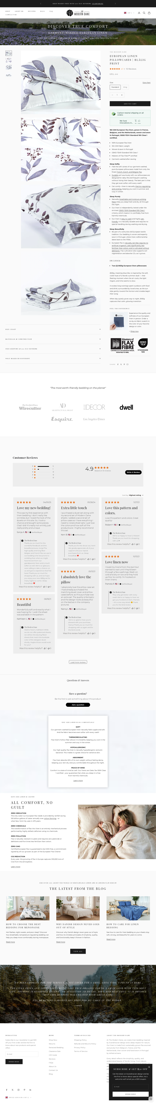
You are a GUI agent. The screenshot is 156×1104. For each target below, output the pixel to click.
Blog (42, 11)
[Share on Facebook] (118, 364)
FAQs (51, 1063)
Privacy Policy (79, 1048)
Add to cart (130, 104)
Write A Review (133, 472)
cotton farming (50, 818)
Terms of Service (80, 1051)
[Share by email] (127, 364)
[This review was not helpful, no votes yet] (48, 587)
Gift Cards (53, 1055)
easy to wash (126, 219)
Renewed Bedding (56, 1048)
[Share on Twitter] (121, 364)
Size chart (147, 83)
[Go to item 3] (8, 74)
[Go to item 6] (94, 419)
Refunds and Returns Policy (85, 1044)
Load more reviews (78, 662)
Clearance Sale (54, 1051)
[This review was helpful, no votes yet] (44, 587)
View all (78, 951)
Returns (52, 1044)
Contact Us (11, 15)
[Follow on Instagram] (18, 1090)
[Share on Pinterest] (124, 364)
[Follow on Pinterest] (24, 1090)
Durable (115, 175)
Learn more (78, 5)
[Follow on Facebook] (6, 1090)
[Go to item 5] (62, 419)
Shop (7, 11)
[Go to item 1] (8, 60)
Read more (10, 942)
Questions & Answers (78, 680)
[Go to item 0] (8, 53)
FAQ (51, 11)
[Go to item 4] (126, 407)
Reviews (32, 11)
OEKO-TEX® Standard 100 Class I (132, 210)
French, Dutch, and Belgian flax (129, 172)
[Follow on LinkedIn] (30, 1090)
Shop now (135, 331)
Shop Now (53, 1040)
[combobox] (132, 495)
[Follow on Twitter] (12, 1090)
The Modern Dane (118, 52)
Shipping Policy (80, 1040)
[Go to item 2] (8, 67)
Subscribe (130, 1094)
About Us (19, 11)
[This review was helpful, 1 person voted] (45, 648)
